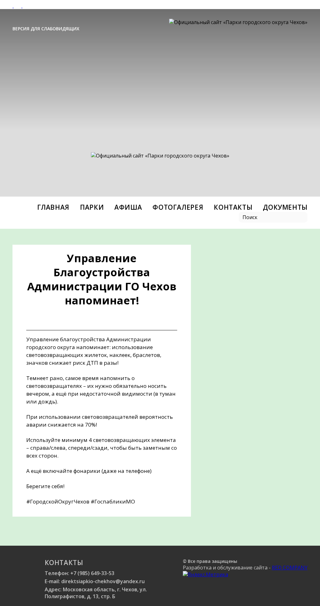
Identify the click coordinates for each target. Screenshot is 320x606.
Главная (53, 207)
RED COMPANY (290, 567)
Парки (92, 207)
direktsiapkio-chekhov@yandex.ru (103, 581)
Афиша (128, 207)
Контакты (233, 207)
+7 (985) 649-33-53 (92, 573)
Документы (285, 207)
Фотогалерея (177, 207)
